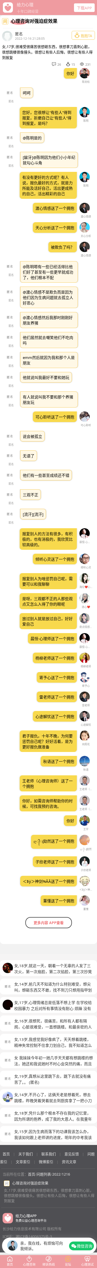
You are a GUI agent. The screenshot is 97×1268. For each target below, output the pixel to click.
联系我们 (48, 1153)
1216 (66, 1174)
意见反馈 (71, 1153)
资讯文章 (69, 1161)
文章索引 (23, 1161)
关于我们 (25, 1153)
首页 (6, 1153)
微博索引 (46, 1161)
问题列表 (43, 1174)
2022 (56, 1174)
